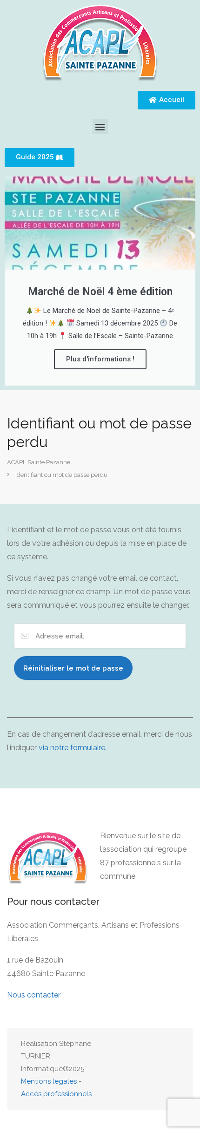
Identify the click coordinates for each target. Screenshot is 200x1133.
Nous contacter (33, 995)
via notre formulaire (72, 747)
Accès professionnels (56, 1094)
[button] (100, 126)
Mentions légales (49, 1081)
